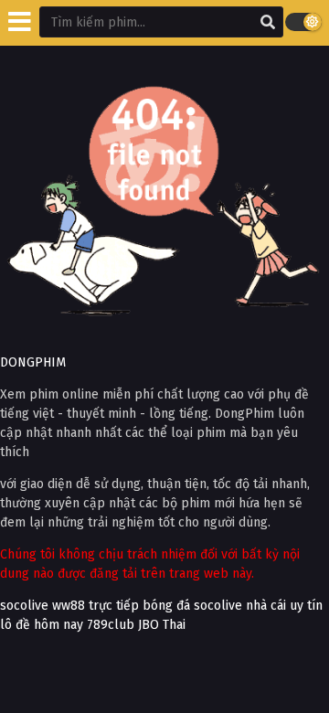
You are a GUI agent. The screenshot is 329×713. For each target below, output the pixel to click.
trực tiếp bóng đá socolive (165, 605)
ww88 (68, 605)
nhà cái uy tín (284, 605)
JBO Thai (162, 625)
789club (110, 625)
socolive (24, 605)
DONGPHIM (33, 362)
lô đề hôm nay (41, 625)
